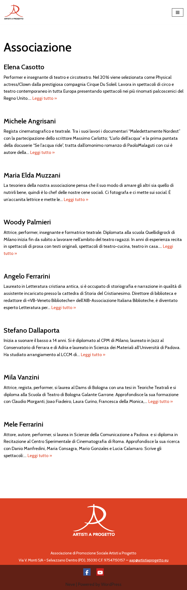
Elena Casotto (24, 67)
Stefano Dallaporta (31, 330)
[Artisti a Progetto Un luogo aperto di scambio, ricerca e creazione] (14, 12)
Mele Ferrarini (23, 424)
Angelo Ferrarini (27, 276)
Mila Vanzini (21, 377)
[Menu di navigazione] (177, 12)
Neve (70, 584)
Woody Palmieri (27, 222)
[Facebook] (87, 572)
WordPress (111, 584)
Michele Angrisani (30, 121)
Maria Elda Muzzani (32, 175)
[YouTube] (100, 572)
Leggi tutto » (44, 98)
